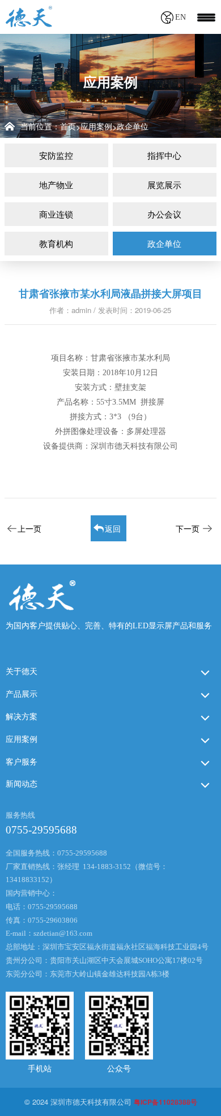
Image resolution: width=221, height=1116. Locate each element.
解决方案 (21, 717)
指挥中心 (164, 155)
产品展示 (21, 694)
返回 (113, 528)
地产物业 (56, 184)
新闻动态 (21, 784)
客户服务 (21, 762)
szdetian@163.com (62, 933)
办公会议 (164, 214)
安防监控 (56, 155)
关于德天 (21, 671)
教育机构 (56, 243)
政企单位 (132, 126)
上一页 (29, 528)
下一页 (187, 528)
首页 (68, 126)
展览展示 (164, 184)
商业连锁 (56, 214)
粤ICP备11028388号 (165, 1102)
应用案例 (96, 126)
